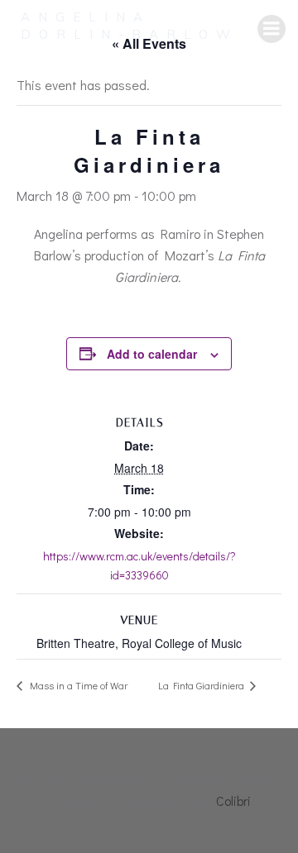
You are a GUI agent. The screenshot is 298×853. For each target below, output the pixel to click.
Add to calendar (152, 353)
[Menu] (271, 29)
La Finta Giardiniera (202, 685)
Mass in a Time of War (76, 685)
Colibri (233, 800)
